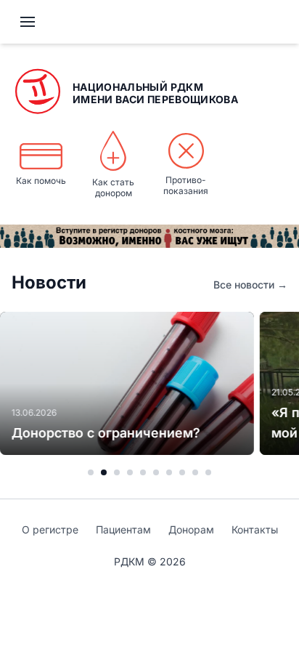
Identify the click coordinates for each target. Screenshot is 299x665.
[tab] (91, 472)
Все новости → (250, 284)
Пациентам (123, 529)
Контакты (255, 529)
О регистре (50, 529)
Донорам (191, 529)
